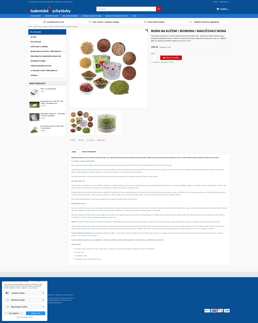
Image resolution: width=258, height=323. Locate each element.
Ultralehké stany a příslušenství (43, 70)
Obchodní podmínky (70, 16)
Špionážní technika (38, 61)
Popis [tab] (74, 152)
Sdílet (73, 140)
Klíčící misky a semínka (39, 47)
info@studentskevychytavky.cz (52, 303)
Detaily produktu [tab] (89, 152)
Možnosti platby (51, 16)
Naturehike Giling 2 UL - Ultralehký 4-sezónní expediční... (53, 115)
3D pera (33, 37)
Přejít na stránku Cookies (25, 317)
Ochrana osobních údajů (91, 16)
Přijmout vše (35, 313)
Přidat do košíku (171, 58)
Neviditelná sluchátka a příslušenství (45, 51)
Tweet (82, 140)
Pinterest (102, 140)
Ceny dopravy (35, 16)
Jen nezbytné (13, 313)
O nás (134, 16)
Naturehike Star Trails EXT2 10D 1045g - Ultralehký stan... (52, 102)
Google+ (91, 140)
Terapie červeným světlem (40, 66)
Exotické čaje (35, 42)
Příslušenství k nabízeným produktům (45, 56)
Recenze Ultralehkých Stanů (117, 16)
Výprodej (33, 75)
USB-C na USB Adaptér (48, 89)
